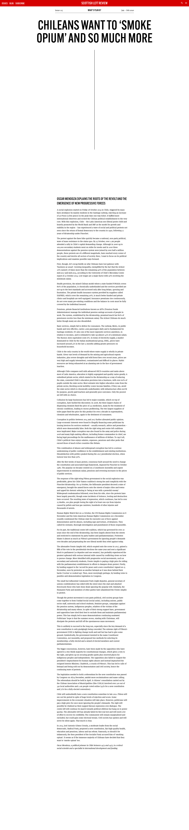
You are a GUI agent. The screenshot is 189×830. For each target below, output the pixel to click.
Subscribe (20, 3)
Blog (11, 3)
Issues (5, 3)
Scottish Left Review (94, 3)
